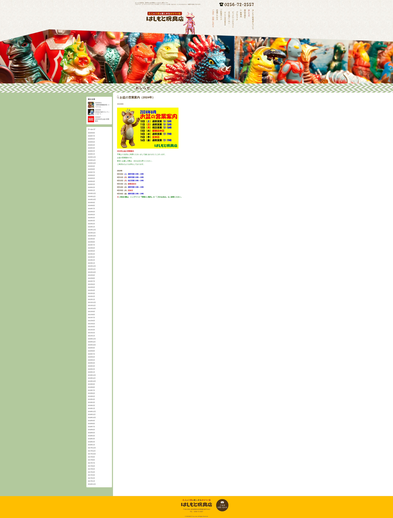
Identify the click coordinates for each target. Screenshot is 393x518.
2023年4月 (91, 254)
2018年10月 (92, 417)
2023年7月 (91, 245)
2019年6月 (91, 393)
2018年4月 (91, 436)
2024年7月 (91, 208)
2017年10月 (92, 454)
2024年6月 (91, 211)
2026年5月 (91, 142)
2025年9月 (91, 166)
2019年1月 (91, 408)
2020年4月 (91, 363)
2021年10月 (92, 308)
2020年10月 (92, 345)
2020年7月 (91, 354)
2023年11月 (91, 233)
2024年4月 (91, 217)
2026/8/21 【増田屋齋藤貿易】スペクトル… (102, 105)
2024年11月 (91, 196)
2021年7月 (91, 317)
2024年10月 (92, 199)
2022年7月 (91, 281)
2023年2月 (91, 260)
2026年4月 (91, 145)
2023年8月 (91, 242)
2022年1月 (91, 299)
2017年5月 (91, 469)
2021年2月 (91, 332)
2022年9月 (91, 275)
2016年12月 (92, 484)
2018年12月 (92, 411)
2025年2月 (91, 187)
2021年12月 (92, 302)
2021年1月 (91, 336)
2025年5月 (91, 178)
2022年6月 (91, 284)
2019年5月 (91, 396)
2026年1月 (91, 154)
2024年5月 (91, 214)
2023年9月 (91, 239)
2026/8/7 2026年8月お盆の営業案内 (102, 119)
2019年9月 (91, 384)
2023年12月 (92, 230)
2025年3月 (91, 184)
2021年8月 (91, 314)
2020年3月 (91, 366)
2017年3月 (91, 475)
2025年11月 (91, 160)
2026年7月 (91, 136)
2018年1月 (91, 445)
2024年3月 (91, 220)
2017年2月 (91, 478)
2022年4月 (91, 290)
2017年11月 (91, 451)
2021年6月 (91, 320)
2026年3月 (91, 148)
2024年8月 (91, 205)
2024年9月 (91, 202)
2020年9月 (91, 348)
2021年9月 (91, 311)
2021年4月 (91, 326)
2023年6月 (91, 248)
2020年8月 (91, 351)
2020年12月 (92, 339)
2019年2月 (91, 405)
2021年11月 (91, 305)
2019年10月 (92, 381)
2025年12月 (92, 157)
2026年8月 (91, 133)
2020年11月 (91, 342)
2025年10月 (92, 163)
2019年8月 (91, 387)
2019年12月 (92, 375)
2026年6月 (91, 139)
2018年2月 (91, 442)
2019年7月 (91, 390)
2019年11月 (91, 378)
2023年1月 (91, 263)
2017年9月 (91, 457)
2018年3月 (91, 439)
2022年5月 (91, 287)
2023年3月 (91, 257)
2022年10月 (92, 272)
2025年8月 (91, 169)
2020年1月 (91, 372)
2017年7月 (91, 463)
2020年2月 (91, 369)
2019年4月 (91, 399)
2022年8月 (91, 278)
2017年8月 (91, 460)
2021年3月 (91, 330)
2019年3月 (91, 402)
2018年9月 (91, 420)
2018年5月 (91, 432)
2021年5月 (91, 323)
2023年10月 (92, 236)
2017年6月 (91, 466)
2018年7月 (91, 426)
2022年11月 (91, 269)
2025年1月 (91, 190)
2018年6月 (91, 429)
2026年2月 (91, 151)
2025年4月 (91, 181)
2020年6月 (91, 357)
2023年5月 (91, 251)
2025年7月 (91, 172)
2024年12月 (92, 193)
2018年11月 (91, 414)
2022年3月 (91, 293)
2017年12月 (92, 448)
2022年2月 (91, 296)
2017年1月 (91, 481)
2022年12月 (92, 266)
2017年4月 (91, 472)
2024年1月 (91, 227)
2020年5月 (91, 360)
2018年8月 (91, 423)
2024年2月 (91, 224)
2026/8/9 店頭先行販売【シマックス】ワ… (102, 112)
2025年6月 (91, 175)
